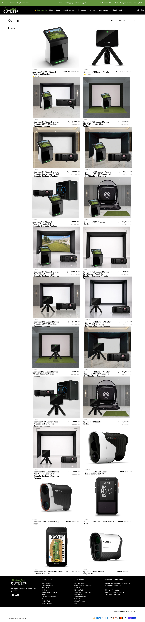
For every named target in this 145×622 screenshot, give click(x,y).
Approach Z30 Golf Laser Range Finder (46, 523)
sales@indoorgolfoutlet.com (120, 583)
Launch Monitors (47, 585)
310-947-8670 (116, 585)
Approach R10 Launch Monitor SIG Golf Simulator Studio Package (45, 374)
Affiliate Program (79, 601)
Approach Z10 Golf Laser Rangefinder (93, 573)
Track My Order (138, 3)
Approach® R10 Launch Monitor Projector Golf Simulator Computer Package (47, 424)
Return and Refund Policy (82, 592)
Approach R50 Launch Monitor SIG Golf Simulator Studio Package (96, 124)
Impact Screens (47, 603)
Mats (43, 594)
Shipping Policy (79, 590)
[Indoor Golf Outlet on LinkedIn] (16, 595)
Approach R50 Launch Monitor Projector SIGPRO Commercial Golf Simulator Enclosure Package (98, 175)
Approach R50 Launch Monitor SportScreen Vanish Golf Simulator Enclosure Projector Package (96, 275)
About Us (77, 588)
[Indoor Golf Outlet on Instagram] (13, 595)
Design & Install (125, 3)
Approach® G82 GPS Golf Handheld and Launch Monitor (48, 573)
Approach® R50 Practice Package (94, 223)
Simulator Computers (49, 597)
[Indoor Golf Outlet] (10, 10)
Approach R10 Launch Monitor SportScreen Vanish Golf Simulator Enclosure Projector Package (46, 475)
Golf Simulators (47, 583)
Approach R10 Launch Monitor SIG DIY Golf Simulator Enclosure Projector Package (98, 324)
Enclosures (45, 590)
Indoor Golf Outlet (20, 618)
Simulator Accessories (49, 599)
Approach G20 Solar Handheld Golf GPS (99, 523)
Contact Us (77, 599)
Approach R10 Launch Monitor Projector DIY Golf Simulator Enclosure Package (46, 324)
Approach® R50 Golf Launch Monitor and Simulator (44, 73)
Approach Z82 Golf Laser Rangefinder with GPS (96, 473)
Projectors (45, 588)
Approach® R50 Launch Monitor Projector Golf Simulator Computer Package (44, 224)
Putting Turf (46, 601)
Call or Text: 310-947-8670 (109, 3)
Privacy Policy (78, 594)
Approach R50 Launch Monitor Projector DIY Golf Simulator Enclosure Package (46, 124)
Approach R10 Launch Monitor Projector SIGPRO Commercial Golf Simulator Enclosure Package (97, 375)
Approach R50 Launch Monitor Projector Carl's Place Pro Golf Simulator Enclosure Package (46, 174)
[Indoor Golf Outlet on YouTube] (18, 595)
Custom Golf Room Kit (49, 592)
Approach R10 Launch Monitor (97, 72)
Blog (75, 603)
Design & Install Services (82, 585)
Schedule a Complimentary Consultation (15, 3)
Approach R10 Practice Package (92, 423)
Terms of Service (80, 597)
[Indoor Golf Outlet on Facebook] (11, 595)
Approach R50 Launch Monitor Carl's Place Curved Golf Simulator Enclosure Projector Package (46, 275)
